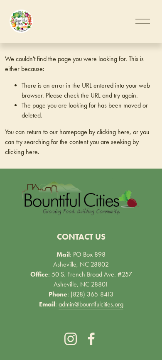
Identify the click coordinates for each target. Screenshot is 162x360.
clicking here (113, 132)
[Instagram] (70, 338)
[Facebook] (91, 338)
